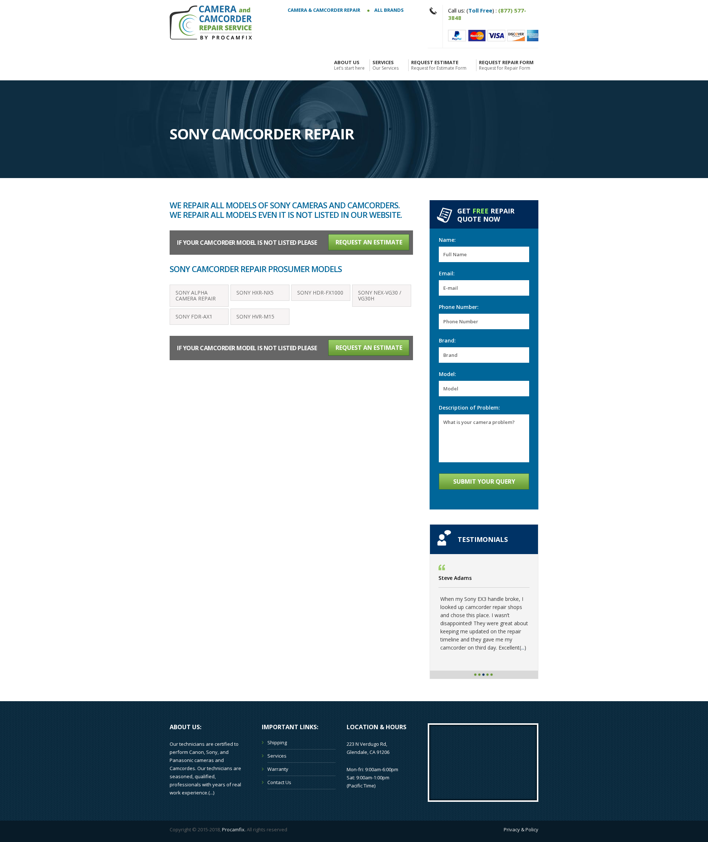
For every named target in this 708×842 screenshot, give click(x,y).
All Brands (388, 10)
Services (385, 65)
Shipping (277, 742)
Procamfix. (234, 829)
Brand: (447, 340)
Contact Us (279, 782)
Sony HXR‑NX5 (255, 292)
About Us (349, 65)
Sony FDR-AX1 (194, 316)
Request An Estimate (369, 242)
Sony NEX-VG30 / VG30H (379, 295)
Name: (447, 239)
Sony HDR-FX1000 (320, 292)
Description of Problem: (469, 407)
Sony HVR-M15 (255, 316)
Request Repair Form (506, 65)
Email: (447, 273)
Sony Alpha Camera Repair (196, 295)
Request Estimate (438, 65)
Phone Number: (459, 306)
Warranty (277, 769)
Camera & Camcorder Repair (324, 10)
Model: (447, 373)
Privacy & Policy (521, 829)
